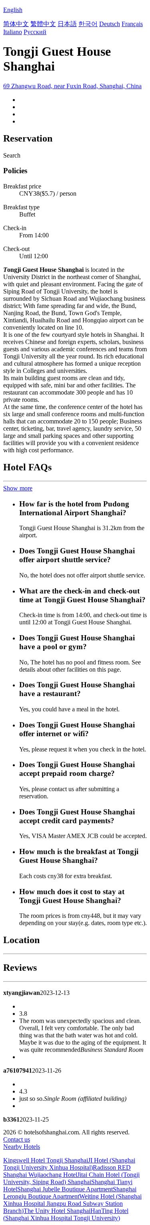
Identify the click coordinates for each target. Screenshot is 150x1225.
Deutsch (109, 23)
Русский (35, 31)
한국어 (88, 23)
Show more (17, 488)
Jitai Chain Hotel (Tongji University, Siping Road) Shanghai (71, 1178)
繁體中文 (43, 23)
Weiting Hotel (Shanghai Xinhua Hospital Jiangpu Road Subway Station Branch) (72, 1203)
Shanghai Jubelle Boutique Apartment (65, 1189)
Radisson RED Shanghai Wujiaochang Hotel (67, 1171)
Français (132, 23)
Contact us (16, 1139)
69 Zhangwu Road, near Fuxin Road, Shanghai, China (72, 86)
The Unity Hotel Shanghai (57, 1210)
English (12, 9)
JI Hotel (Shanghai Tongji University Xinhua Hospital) (69, 1164)
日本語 (67, 23)
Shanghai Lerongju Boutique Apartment (69, 1193)
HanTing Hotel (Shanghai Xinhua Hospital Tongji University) (65, 1214)
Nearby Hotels (21, 1146)
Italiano (12, 31)
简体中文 (16, 23)
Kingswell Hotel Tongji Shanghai (45, 1160)
